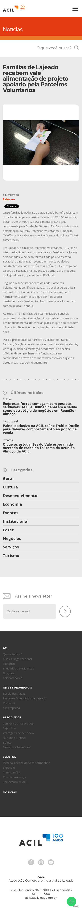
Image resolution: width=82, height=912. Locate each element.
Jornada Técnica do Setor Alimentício (26, 763)
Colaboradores (12, 678)
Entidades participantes (18, 668)
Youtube (51, 862)
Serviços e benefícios (17, 747)
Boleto (7, 742)
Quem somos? (12, 654)
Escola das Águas (14, 693)
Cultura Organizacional (17, 659)
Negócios (12, 538)
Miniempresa (11, 708)
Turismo (11, 556)
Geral (8, 478)
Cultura (10, 487)
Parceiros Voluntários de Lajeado (24, 698)
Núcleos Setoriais (14, 738)
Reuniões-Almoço (14, 777)
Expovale (9, 767)
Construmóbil (11, 772)
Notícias (10, 792)
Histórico (9, 663)
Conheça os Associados (18, 723)
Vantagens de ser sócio (18, 733)
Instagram (41, 862)
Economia (12, 504)
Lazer (8, 530)
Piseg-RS (9, 703)
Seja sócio (9, 728)
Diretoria (8, 673)
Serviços (11, 547)
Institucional (16, 521)
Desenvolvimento (20, 496)
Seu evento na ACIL (15, 782)
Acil (14, 8)
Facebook (31, 862)
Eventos (10, 513)
